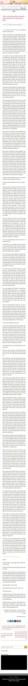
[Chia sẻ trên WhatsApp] (8, 621)
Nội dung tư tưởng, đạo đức (16, 627)
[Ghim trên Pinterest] (17, 621)
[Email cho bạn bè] (15, 621)
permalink (8, 628)
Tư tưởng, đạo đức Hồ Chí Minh (14, 6)
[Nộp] (25, 647)
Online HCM (19, 24)
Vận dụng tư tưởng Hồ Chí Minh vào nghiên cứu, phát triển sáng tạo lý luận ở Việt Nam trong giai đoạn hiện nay (21, 635)
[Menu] (2, 2)
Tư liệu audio (16, 677)
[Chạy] (2, 671)
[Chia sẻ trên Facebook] (10, 621)
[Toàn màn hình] (2, 683)
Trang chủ (3, 6)
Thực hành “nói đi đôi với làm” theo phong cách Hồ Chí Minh (7, 635)
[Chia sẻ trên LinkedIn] (20, 621)
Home (10, 677)
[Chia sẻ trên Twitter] (13, 621)
